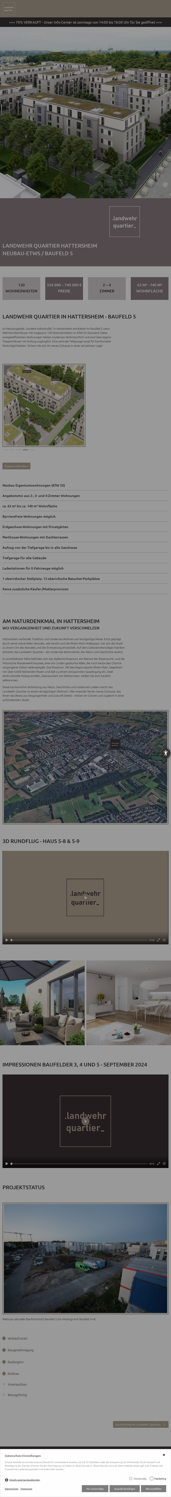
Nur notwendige (95, 1488)
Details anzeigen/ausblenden (24, 1479)
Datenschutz (11, 1488)
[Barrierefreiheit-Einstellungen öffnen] (165, 752)
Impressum (26, 1488)
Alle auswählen (153, 1488)
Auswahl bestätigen (124, 1488)
